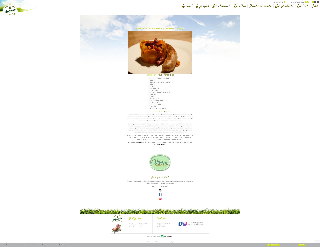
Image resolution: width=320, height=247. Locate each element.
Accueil (187, 6)
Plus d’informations (273, 244)
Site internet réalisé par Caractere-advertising (160, 242)
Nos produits (284, 6)
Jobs (315, 6)
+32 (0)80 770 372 (278, 2)
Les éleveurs (221, 6)
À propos (202, 6)
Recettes (240, 6)
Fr (313, 2)
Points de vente (261, 6)
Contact (302, 6)
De (317, 2)
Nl (315, 2)
